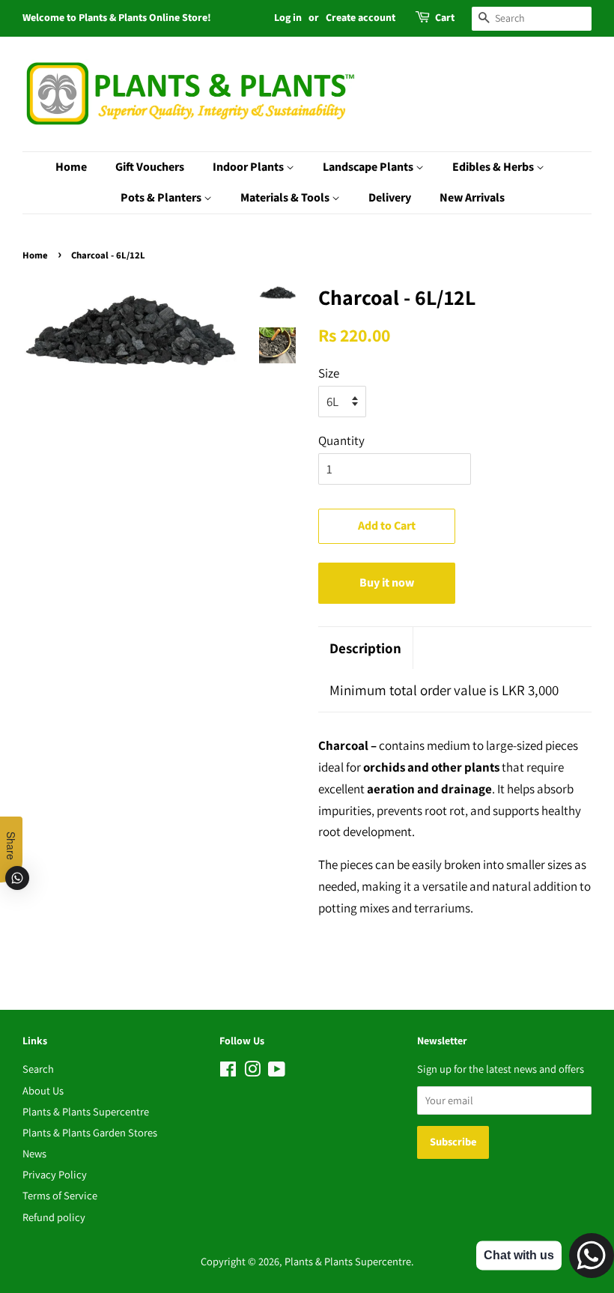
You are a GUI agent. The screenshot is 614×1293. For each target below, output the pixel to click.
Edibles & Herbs (494, 167)
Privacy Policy (54, 1174)
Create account (360, 17)
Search (38, 1069)
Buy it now (386, 583)
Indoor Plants (249, 167)
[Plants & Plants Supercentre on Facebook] (228, 1072)
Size (328, 373)
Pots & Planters (162, 198)
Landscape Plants (369, 167)
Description (365, 648)
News (34, 1153)
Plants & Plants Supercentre (85, 1111)
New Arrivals (472, 198)
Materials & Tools (286, 198)
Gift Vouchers (149, 167)
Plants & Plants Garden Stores (89, 1132)
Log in (288, 17)
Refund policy (53, 1217)
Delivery (389, 198)
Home (71, 167)
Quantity (341, 440)
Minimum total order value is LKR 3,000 (444, 690)
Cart (445, 17)
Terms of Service (59, 1195)
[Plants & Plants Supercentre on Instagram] (252, 1072)
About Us (43, 1090)
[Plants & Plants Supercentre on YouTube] (276, 1072)
